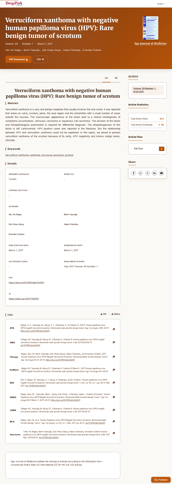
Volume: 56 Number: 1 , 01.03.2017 (144, 90)
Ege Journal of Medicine (151, 43)
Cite (39, 59)
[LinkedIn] (154, 173)
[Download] (161, 149)
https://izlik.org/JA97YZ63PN (24, 298)
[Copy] (114, 329)
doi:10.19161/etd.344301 (30, 345)
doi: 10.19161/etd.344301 (35, 386)
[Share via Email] (161, 173)
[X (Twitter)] (147, 173)
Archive (133, 76)
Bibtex (117, 314)
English (160, 4)
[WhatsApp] (140, 173)
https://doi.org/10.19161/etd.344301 (26, 282)
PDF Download (17, 59)
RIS (104, 314)
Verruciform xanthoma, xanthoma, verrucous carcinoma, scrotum (39, 155)
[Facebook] (133, 173)
